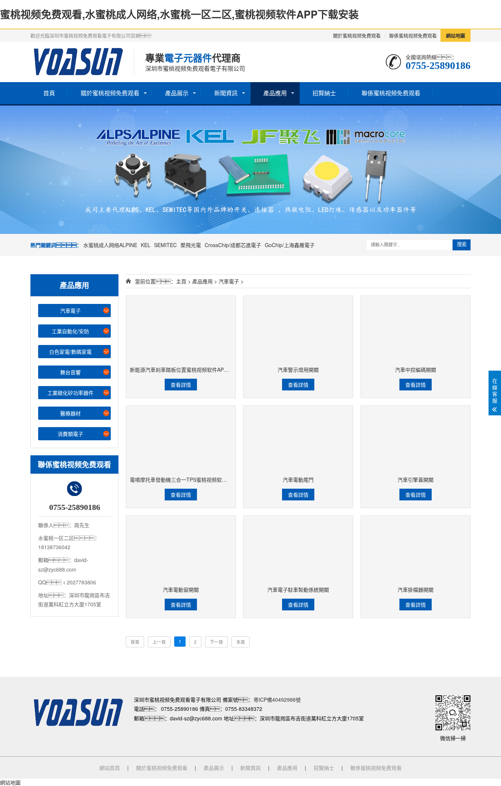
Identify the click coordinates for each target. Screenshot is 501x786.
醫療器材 (70, 413)
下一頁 (216, 642)
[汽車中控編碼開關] (416, 329)
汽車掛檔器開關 (416, 589)
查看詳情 (181, 384)
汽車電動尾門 (298, 479)
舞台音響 (70, 372)
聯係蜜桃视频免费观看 (413, 35)
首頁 (49, 93)
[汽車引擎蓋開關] (416, 439)
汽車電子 (70, 310)
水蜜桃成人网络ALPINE (110, 245)
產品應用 (275, 93)
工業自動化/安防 (70, 331)
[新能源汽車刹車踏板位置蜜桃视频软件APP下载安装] (181, 329)
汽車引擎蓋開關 (416, 479)
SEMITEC (165, 245)
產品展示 (177, 93)
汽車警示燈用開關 (298, 369)
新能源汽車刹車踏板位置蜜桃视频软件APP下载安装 (189, 369)
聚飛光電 (190, 245)
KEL (145, 245)
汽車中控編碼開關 (415, 369)
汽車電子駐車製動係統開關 (298, 589)
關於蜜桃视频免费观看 (357, 35)
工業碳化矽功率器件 (70, 392)
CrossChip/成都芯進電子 (233, 245)
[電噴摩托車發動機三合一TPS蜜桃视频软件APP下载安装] (181, 439)
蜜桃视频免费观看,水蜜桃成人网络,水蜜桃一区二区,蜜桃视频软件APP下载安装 (179, 14)
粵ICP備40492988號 (277, 699)
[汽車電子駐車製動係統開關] (298, 549)
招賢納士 (324, 93)
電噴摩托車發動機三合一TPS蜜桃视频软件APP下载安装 (193, 479)
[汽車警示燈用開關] (298, 329)
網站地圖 (455, 35)
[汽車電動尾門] (298, 439)
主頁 (181, 281)
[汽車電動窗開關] (181, 549)
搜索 (462, 244)
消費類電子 (70, 433)
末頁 (240, 642)
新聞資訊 (226, 93)
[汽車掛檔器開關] (416, 549)
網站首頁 (109, 767)
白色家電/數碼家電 (70, 351)
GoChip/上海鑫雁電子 (290, 245)
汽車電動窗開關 (181, 589)
